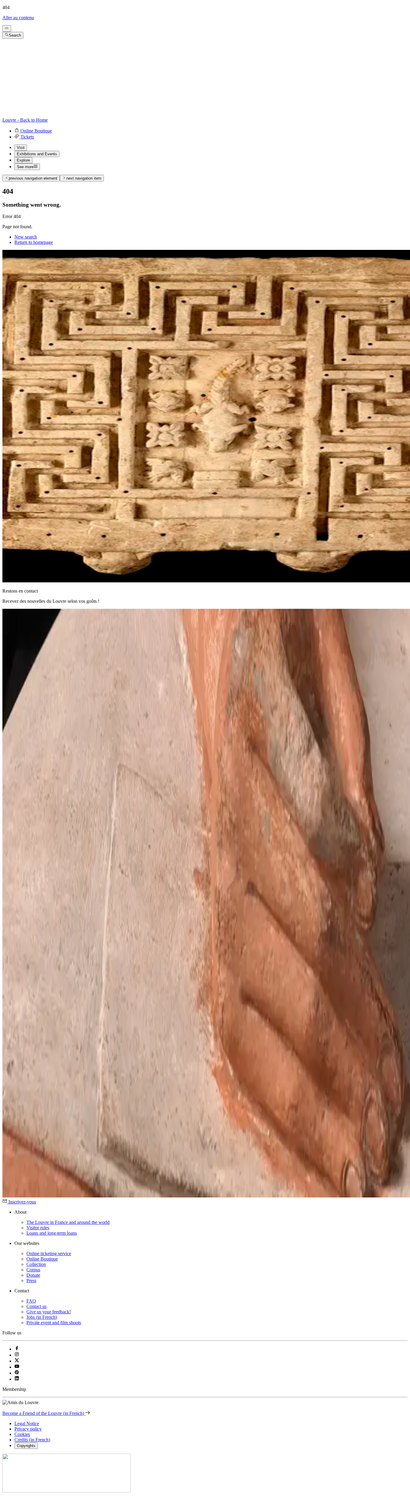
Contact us (36, 1306)
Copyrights (26, 1445)
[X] (16, 1361)
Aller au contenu (18, 17)
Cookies (22, 1434)
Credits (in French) (32, 1439)
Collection (36, 1264)
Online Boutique (42, 1258)
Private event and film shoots (53, 1322)
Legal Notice (26, 1423)
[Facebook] (16, 1349)
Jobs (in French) (41, 1317)
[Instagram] (16, 1355)
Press (31, 1280)
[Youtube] (16, 1367)
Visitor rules (37, 1227)
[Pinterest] (16, 1373)
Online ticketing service (48, 1253)
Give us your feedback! (48, 1311)
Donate (33, 1275)
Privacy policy (28, 1428)
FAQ (31, 1300)
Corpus (33, 1269)
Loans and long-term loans (51, 1233)
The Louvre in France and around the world (68, 1222)
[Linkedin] (16, 1379)
